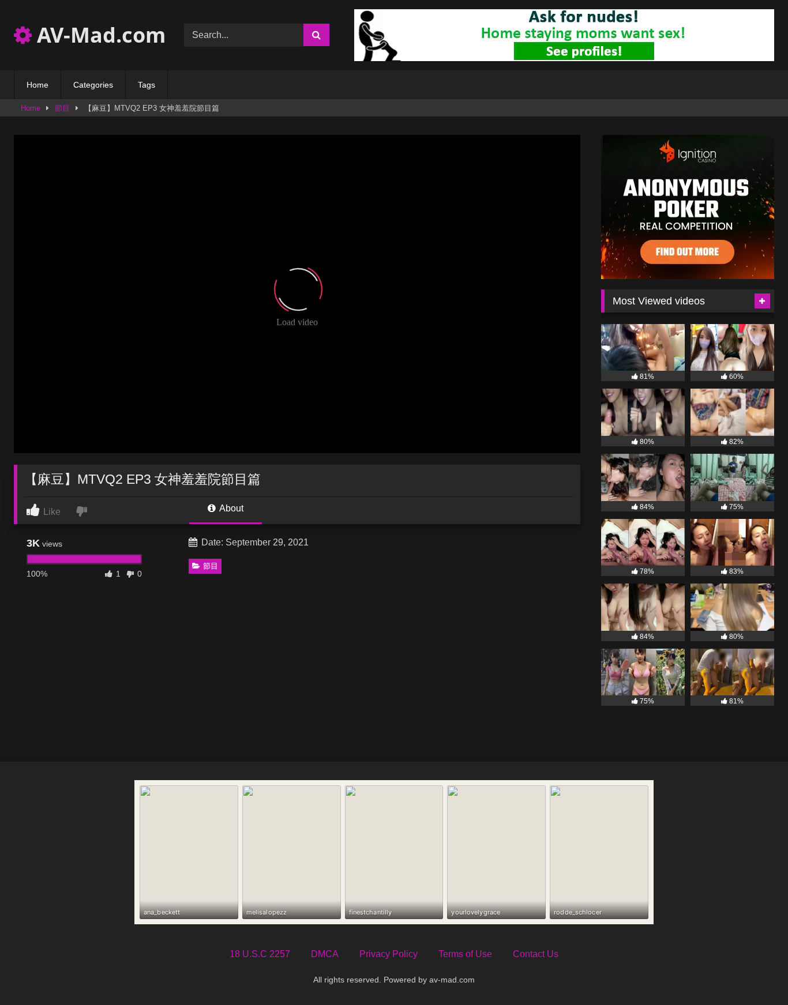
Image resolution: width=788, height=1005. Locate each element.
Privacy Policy (388, 954)
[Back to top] (752, 970)
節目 (62, 108)
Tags (146, 84)
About (230, 508)
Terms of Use (465, 954)
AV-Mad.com (99, 35)
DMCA (325, 954)
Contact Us (535, 954)
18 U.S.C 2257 (260, 954)
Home (37, 84)
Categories (93, 84)
